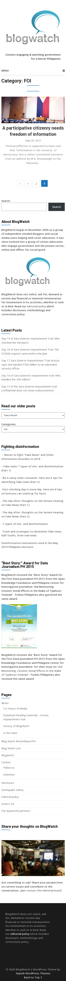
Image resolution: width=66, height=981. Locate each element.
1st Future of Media (15, 708)
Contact (6, 762)
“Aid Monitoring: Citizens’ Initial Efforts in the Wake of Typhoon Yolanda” (31, 670)
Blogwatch (7, 755)
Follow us (8, 767)
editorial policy (36, 306)
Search (5, 201)
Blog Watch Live (11, 748)
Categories (8, 424)
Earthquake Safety (12, 790)
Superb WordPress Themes (33, 973)
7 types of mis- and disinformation (26, 524)
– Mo (4, 455)
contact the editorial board (43, 890)
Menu (5, 70)
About (5, 703)
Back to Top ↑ (33, 977)
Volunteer (9, 774)
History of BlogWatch (16, 726)
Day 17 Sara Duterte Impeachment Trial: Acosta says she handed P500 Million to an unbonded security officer (30, 364)
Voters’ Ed (7, 804)
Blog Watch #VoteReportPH (18, 741)
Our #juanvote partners (15, 810)
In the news (10, 733)
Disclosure (7, 783)
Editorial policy (10, 797)
